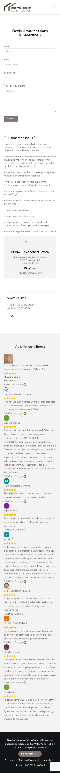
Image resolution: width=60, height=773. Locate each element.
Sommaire (10, 760)
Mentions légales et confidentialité (36, 760)
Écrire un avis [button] (10, 380)
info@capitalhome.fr (36, 747)
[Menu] (55, 7)
